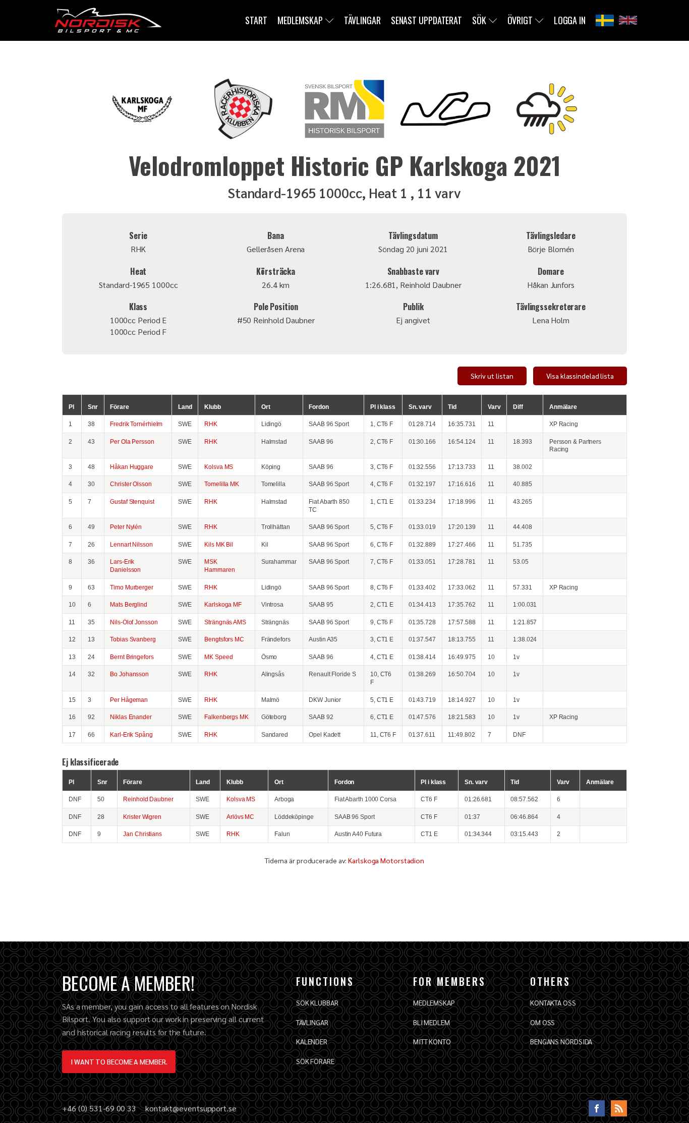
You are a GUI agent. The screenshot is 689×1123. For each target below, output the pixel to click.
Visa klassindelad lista (580, 375)
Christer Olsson (131, 484)
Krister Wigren (142, 816)
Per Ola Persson (132, 441)
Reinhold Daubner (148, 799)
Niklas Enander (131, 717)
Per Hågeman (129, 699)
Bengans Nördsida (561, 1041)
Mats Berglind (128, 604)
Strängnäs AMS (225, 622)
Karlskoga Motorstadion (386, 860)
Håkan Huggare (131, 466)
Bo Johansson (129, 674)
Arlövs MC (240, 816)
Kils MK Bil (218, 544)
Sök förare (315, 1061)
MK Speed (218, 657)
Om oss (542, 1022)
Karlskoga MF (223, 604)
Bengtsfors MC (224, 639)
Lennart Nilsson (131, 544)
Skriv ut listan (492, 375)
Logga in (570, 20)
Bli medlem (431, 1022)
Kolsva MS (218, 466)
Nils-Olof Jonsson (133, 622)
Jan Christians (142, 834)
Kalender (311, 1041)
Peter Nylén (126, 526)
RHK (210, 424)
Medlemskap (300, 20)
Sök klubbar (317, 1002)
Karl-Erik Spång (131, 734)
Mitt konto (432, 1041)
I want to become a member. (119, 1061)
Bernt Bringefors (131, 657)
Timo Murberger (131, 587)
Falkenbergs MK (226, 717)
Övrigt (520, 20)
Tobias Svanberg (133, 639)
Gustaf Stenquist (132, 501)
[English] (628, 20)
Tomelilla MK (221, 484)
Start (256, 20)
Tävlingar (362, 20)
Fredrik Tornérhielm (136, 424)
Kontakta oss (553, 1002)
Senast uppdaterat (426, 20)
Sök (479, 20)
